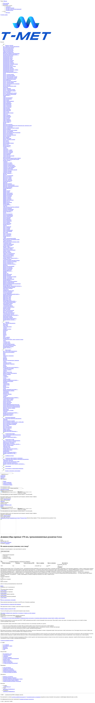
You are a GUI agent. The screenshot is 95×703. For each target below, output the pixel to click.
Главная (2, 517)
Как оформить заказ (7, 653)
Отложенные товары (7, 484)
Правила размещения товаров (9, 671)
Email (2, 616)
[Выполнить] (22, 488)
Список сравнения (7, 482)
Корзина (2, 504)
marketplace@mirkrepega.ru (9, 689)
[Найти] (13, 473)
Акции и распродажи (8, 662)
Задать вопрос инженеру (6, 542)
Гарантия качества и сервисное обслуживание (11, 604)
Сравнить (7, 543)
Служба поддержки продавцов (10, 672)
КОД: (2, 540)
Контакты (8, 12)
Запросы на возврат (7, 483)
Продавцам (5, 4)
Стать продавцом (7, 667)
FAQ (4, 649)
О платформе (6, 644)
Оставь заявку (4, 590)
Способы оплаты (9, 10)
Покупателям (6, 3)
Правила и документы (8, 676)
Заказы (4, 481)
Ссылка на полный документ (7, 640)
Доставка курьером (10, 7)
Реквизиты (5, 648)
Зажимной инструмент (15, 517)
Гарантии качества (7, 660)
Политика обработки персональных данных (13, 678)
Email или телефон (22, 493)
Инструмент (7, 517)
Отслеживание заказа (5, 488)
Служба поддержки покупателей (10, 663)
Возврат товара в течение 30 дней (8, 608)
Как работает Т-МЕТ (7, 645)
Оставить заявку (4, 14)
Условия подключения (8, 668)
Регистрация (6, 489)
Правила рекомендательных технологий (12, 681)
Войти (2, 489)
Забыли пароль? (7, 499)
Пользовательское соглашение (9, 677)
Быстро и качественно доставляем (8, 599)
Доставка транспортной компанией (13, 9)
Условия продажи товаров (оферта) (11, 680)
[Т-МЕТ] (26, 40)
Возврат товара (6, 659)
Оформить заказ (8, 504)
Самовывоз (8, 6)
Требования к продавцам (8, 669)
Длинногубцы (23, 517)
